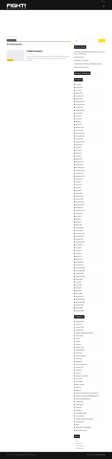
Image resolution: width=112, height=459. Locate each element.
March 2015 (79, 99)
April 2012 (78, 190)
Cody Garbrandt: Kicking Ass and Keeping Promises (88, 64)
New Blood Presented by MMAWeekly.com (87, 396)
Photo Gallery (79, 404)
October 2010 (79, 239)
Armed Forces (80, 327)
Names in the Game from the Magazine (87, 393)
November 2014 (80, 104)
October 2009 (79, 273)
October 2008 (79, 305)
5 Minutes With (80, 321)
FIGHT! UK (78, 358)
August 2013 (79, 144)
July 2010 (78, 247)
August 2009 (79, 279)
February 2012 (80, 196)
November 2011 (80, 205)
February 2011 (80, 227)
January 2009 (79, 296)
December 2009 (80, 267)
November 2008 (80, 302)
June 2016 (79, 90)
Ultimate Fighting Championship (84, 419)
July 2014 (78, 116)
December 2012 (80, 167)
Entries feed (79, 443)
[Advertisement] (56, 22)
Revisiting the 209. (79, 57)
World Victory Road (81, 430)
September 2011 (80, 210)
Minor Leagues (80, 384)
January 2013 (79, 164)
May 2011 (78, 219)
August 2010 (79, 245)
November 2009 (80, 270)
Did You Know (79, 335)
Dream (78, 338)
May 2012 (78, 187)
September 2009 (80, 276)
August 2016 (79, 87)
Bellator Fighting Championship (84, 333)
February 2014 (80, 127)
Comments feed (80, 445)
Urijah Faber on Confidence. (81, 60)
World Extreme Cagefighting (83, 427)
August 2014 (79, 113)
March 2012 (79, 193)
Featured (78, 344)
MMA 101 (78, 387)
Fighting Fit (79, 361)
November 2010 (80, 236)
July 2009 (78, 282)
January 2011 (79, 230)
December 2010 (80, 233)
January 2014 (79, 130)
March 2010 (79, 259)
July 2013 (78, 147)
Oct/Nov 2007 (79, 401)
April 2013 (78, 156)
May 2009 (78, 288)
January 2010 (79, 265)
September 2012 (80, 176)
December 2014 (80, 101)
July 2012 (78, 182)
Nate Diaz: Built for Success (81, 67)
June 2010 (79, 250)
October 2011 (79, 207)
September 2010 (80, 242)
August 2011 (79, 213)
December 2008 (80, 299)
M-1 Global (79, 378)
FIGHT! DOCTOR (80, 350)
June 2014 (79, 119)
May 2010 (78, 253)
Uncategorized (80, 421)
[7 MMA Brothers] (15, 55)
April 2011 (78, 222)
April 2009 (78, 290)
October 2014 (79, 107)
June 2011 (79, 216)
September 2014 (80, 110)
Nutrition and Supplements (83, 398)
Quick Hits (78, 407)
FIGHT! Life (10, 60)
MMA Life (78, 390)
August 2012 (79, 179)
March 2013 (79, 159)
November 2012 (80, 170)
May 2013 (78, 153)
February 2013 (80, 162)
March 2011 (79, 225)
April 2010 (78, 256)
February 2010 (80, 262)
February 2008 (80, 310)
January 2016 (79, 96)
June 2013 (79, 150)
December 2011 (80, 202)
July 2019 (78, 84)
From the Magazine (81, 364)
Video (77, 424)
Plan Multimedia (100, 454)
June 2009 (79, 285)
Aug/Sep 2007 (80, 330)
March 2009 (79, 293)
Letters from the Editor (82, 376)
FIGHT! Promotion (81, 356)
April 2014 (78, 124)
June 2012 (79, 184)
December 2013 (80, 133)
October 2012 (79, 173)
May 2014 (78, 121)
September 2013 (80, 141)
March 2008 (79, 308)
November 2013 (80, 136)
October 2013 (79, 139)
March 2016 (79, 93)
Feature (78, 341)
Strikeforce (79, 410)
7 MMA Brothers (34, 51)
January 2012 (79, 199)
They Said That (80, 416)
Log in (77, 441)
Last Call (78, 373)
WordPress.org (80, 448)
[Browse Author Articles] (27, 54)
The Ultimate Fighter (81, 413)
